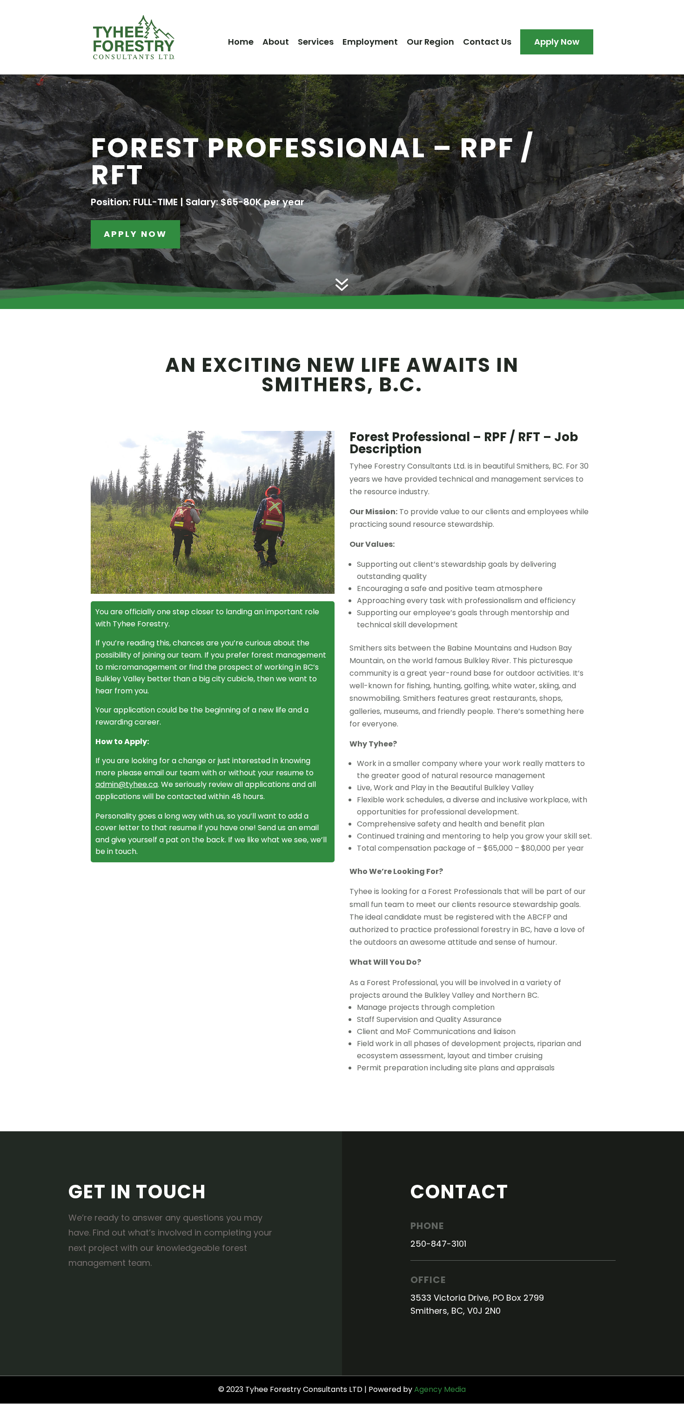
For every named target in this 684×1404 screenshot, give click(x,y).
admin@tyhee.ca (126, 784)
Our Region (430, 43)
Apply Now (556, 41)
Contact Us (487, 43)
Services (316, 43)
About (275, 43)
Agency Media (440, 1389)
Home (241, 43)
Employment (370, 43)
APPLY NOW (135, 234)
